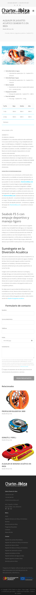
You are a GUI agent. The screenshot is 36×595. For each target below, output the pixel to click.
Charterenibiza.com (27, 182)
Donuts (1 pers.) (9, 437)
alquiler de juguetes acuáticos (16, 298)
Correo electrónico (7, 319)
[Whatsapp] (11, 509)
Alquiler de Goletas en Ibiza (12, 553)
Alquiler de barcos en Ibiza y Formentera (16, 519)
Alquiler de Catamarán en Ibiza (13, 550)
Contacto (7, 529)
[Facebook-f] (6, 509)
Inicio (6, 516)
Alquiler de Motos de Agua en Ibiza (14, 556)
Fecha (3, 337)
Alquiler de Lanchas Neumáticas (14, 540)
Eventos (7, 521)
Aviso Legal (25, 589)
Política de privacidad (24, 366)
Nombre (4, 310)
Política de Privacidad (23, 591)
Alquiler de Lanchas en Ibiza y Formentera (16, 542)
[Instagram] (8, 509)
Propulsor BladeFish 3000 (13, 411)
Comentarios (5, 346)
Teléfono (4, 328)
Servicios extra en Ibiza (11, 524)
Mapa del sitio (9, 532)
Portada (7, 33)
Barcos (12, 33)
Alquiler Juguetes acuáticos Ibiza (14, 558)
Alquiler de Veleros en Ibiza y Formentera (16, 548)
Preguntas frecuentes (11, 527)
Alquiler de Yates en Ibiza (12, 545)
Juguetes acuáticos (20, 33)
